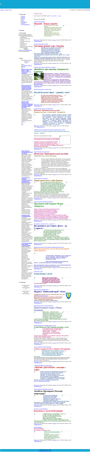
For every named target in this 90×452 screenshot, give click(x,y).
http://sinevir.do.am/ (38, 84)
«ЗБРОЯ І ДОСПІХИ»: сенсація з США (43, 365)
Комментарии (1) (38, 344)
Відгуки (23, 23)
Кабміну (22, 42)
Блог (22, 19)
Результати (21, 50)
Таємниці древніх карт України (41, 44)
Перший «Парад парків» (39, 21)
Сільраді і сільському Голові (26, 36)
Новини (23, 18)
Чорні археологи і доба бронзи (41, 178)
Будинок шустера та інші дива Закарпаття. (43, 108)
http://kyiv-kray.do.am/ (43, 295)
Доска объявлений (25, 24)
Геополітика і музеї (38, 271)
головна (2, 9)
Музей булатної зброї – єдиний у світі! (42, 89)
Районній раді (23, 37)
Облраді (22, 40)
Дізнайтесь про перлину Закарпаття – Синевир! (44, 67)
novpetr (54, 40)
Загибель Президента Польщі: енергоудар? (43, 389)
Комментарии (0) (38, 41)
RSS (89, 9)
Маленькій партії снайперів (26, 46)
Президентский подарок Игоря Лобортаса (43, 201)
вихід (10, 9)
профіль (6, 9)
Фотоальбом (24, 22)
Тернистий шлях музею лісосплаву (42, 151)
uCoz (50, 450)
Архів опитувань (28, 50)
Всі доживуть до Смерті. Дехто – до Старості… (44, 223)
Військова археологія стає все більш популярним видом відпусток (49, 247)
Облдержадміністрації (25, 41)
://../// (42, 381)
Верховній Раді (23, 43)
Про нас (23, 17)
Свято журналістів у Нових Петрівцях (42, 346)
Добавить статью (38, 13)
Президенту (23, 45)
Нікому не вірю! (24, 47)
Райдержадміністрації (25, 38)
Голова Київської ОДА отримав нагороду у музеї (45, 325)
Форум (22, 21)
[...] (22, 83)
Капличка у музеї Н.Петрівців (41, 408)
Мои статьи (36, 40)
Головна (23, 16)
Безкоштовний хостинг (44, 450)
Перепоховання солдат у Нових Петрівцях (43, 305)
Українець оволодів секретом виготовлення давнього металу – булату (49, 129)
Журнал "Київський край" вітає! (41, 289)
